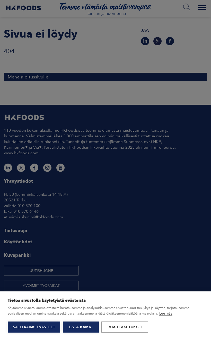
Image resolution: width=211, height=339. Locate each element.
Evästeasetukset (125, 327)
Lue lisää (165, 313)
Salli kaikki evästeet (34, 327)
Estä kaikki (81, 327)
